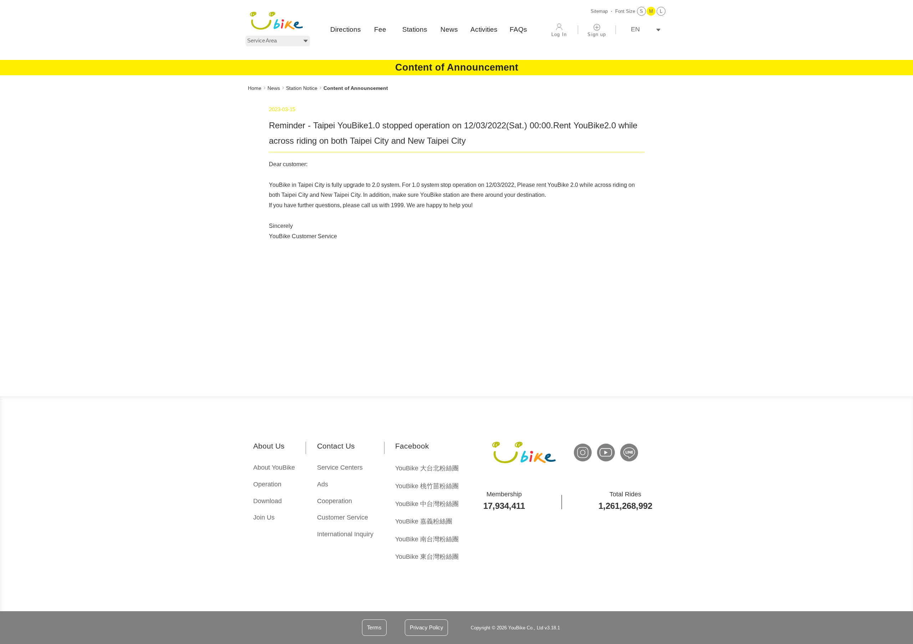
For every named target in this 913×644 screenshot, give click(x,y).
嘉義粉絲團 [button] (423, 521)
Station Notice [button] (301, 88)
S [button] (641, 11)
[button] (276, 20)
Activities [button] (484, 29)
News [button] (449, 29)
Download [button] (267, 501)
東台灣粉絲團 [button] (427, 556)
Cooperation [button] (334, 501)
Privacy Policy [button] (426, 627)
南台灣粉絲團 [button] (427, 539)
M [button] (651, 11)
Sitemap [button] (599, 11)
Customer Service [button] (342, 517)
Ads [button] (322, 484)
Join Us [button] (264, 517)
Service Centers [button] (340, 467)
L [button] (661, 11)
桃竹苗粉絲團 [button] (427, 486)
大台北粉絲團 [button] (427, 468)
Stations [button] (414, 29)
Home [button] (254, 88)
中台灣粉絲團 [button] (427, 503)
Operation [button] (267, 484)
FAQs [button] (518, 29)
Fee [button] (380, 29)
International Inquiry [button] (345, 534)
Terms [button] (374, 627)
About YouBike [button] (274, 467)
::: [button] (250, 78)
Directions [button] (345, 29)
